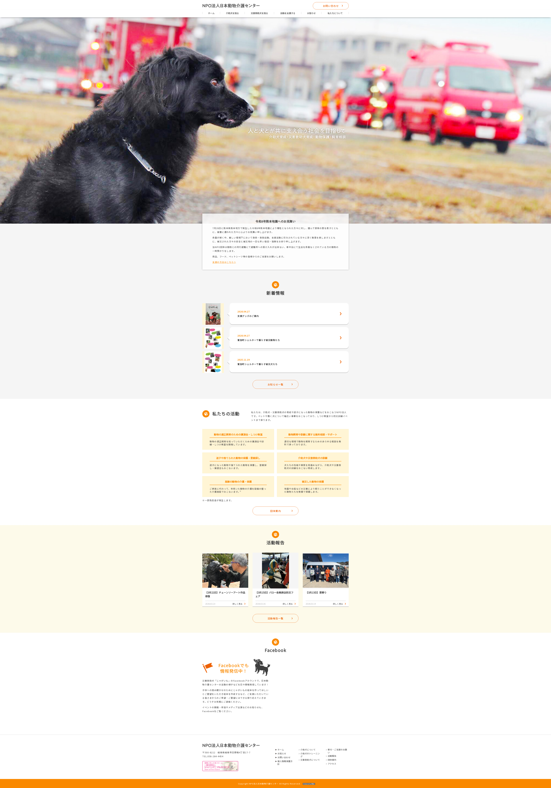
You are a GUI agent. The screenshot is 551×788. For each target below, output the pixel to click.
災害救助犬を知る (259, 13)
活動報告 (332, 755)
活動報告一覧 (276, 618)
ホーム (211, 13)
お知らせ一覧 (276, 384)
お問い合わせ (331, 6)
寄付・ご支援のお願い (337, 751)
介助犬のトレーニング (310, 755)
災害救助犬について (310, 759)
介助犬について (308, 749)
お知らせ (311, 13)
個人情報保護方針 (285, 763)
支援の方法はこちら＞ (224, 262)
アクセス (332, 763)
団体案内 (275, 511)
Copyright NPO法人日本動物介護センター (269, 783)
